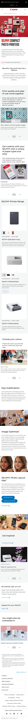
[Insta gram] (10, 713)
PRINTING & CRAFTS (5, 564)
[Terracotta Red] (13, 232)
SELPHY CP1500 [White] (10, 281)
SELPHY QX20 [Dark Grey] (11, 239)
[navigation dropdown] (25, 9)
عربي (16, 5)
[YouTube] (21, 713)
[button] (9, 136)
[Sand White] (8, 232)
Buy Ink (5, 291)
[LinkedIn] (14, 713)
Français (12, 5)
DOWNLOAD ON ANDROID (9, 500)
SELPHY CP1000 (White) (10, 323)
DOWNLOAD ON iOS (8, 497)
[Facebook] (6, 713)
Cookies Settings (21, 706)
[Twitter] (17, 713)
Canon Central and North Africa (13, 710)
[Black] (8, 274)
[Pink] (13, 274)
